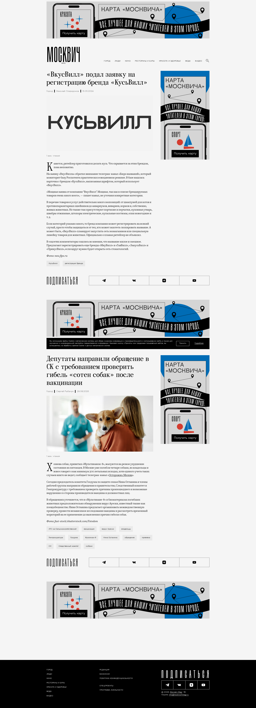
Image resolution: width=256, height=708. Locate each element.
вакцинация (89, 529)
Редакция (104, 670)
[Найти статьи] (207, 61)
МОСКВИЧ (63, 54)
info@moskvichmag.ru (179, 695)
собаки (89, 546)
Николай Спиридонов (67, 91)
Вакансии (105, 674)
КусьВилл (53, 263)
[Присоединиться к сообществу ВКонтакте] (134, 280)
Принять (182, 343)
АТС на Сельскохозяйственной (62, 529)
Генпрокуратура (56, 538)
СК (50, 546)
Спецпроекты (106, 686)
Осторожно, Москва (120, 475)
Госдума (74, 538)
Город (50, 91)
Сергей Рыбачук (64, 391)
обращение (130, 538)
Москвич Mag (176, 692)
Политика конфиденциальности (116, 678)
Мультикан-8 (90, 538)
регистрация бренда (74, 263)
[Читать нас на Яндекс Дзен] (164, 280)
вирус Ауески (108, 529)
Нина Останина (110, 538)
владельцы (126, 529)
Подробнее (199, 343)
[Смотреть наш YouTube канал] (194, 280)
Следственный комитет (69, 546)
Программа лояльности (111, 690)
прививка (146, 538)
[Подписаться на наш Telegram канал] (104, 280)
